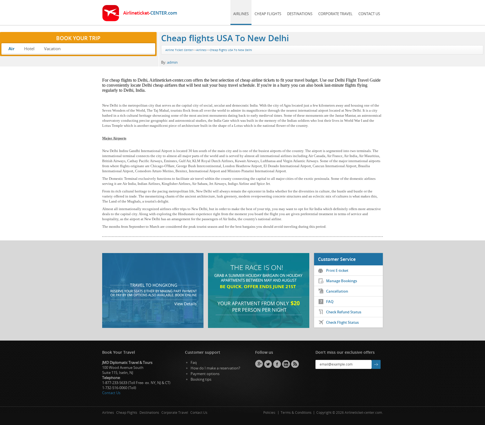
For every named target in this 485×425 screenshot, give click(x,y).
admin (172, 62)
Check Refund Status (343, 311)
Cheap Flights (268, 13)
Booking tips (201, 379)
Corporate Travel (335, 13)
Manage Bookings (341, 280)
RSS (295, 364)
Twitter (268, 364)
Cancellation (337, 291)
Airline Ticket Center (179, 50)
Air (11, 48)
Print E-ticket (337, 270)
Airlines (241, 13)
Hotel (29, 48)
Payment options (205, 373)
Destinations (299, 13)
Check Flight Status (342, 322)
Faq (194, 362)
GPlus (259, 364)
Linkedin (286, 364)
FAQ (329, 301)
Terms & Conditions (296, 412)
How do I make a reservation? (215, 368)
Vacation (52, 48)
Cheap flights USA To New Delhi (225, 38)
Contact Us (369, 13)
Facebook (277, 364)
